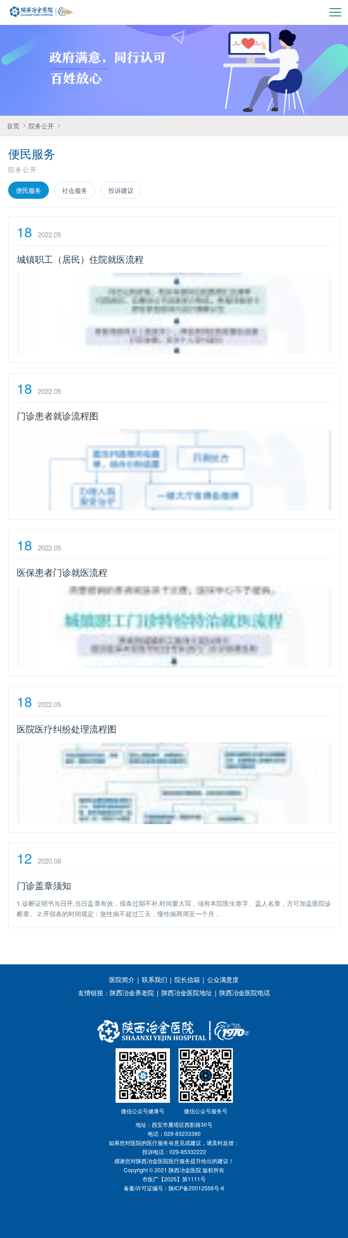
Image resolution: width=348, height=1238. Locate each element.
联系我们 (154, 979)
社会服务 (74, 190)
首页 (13, 125)
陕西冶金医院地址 (186, 992)
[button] (335, 12)
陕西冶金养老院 (132, 992)
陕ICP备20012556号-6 (196, 1188)
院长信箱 (187, 979)
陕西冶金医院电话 (244, 992)
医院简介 (122, 979)
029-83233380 (182, 1133)
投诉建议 (121, 190)
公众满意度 (223, 979)
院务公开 (41, 125)
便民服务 (28, 190)
